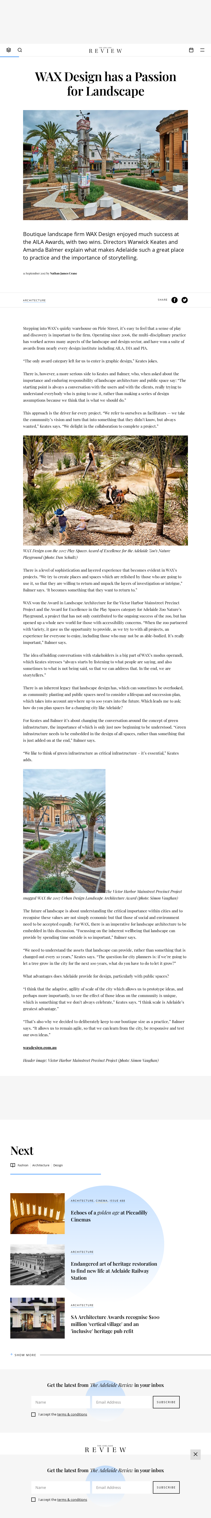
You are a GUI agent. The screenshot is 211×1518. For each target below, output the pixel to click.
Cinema (102, 1200)
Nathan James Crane (63, 273)
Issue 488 (117, 1200)
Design (58, 1165)
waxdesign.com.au (40, 1047)
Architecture (34, 300)
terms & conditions (72, 1414)
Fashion (23, 1165)
